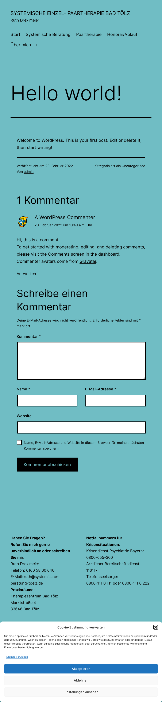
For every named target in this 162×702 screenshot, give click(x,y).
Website (24, 416)
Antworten (26, 273)
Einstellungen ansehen (81, 692)
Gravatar (88, 261)
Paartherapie (89, 34)
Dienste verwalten (17, 656)
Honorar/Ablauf (122, 34)
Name (23, 389)
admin (29, 171)
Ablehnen (81, 680)
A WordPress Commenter (65, 217)
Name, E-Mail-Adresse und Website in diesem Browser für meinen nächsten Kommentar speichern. (84, 445)
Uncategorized (133, 166)
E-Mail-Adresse (100, 389)
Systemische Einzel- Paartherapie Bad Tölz (70, 13)
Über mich (21, 44)
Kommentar (29, 336)
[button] (156, 627)
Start (15, 34)
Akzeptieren (81, 669)
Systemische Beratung (48, 34)
